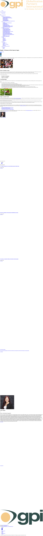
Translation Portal (5, 23)
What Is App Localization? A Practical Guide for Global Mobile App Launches (9, 212)
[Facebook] (21, 52)
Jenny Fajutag (4, 117)
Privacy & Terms (3, 533)
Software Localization (5, 18)
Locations (4, 47)
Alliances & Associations (5, 44)
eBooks (4, 38)
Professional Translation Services (6, 16)
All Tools (4, 22)
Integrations (3, 27)
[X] (21, 53)
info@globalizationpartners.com (29, 110)
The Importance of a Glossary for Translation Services (7, 108)
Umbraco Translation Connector (6, 35)
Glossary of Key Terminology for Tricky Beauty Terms (7, 107)
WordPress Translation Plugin (6, 36)
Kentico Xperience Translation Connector (7, 33)
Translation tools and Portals (23, 105)
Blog (3, 37)
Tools (2, 21)
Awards (4, 43)
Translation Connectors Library (6, 25)
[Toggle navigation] (0, 14)
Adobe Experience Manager (6, 28)
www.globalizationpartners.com (3, 526)
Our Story (4, 42)
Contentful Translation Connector (6, 29)
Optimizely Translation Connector (6, 32)
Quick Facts (4, 39)
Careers (4, 48)
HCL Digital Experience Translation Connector (8, 31)
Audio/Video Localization (5, 19)
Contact (2, 46)
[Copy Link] (21, 56)
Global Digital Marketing (5, 20)
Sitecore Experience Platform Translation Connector (8, 34)
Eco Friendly (4, 45)
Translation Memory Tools (6, 24)
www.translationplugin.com (10, 526)
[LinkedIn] (21, 55)
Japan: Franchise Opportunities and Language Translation (8, 109)
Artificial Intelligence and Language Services (7, 26)
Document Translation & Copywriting (7, 17)
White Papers (4, 40)
